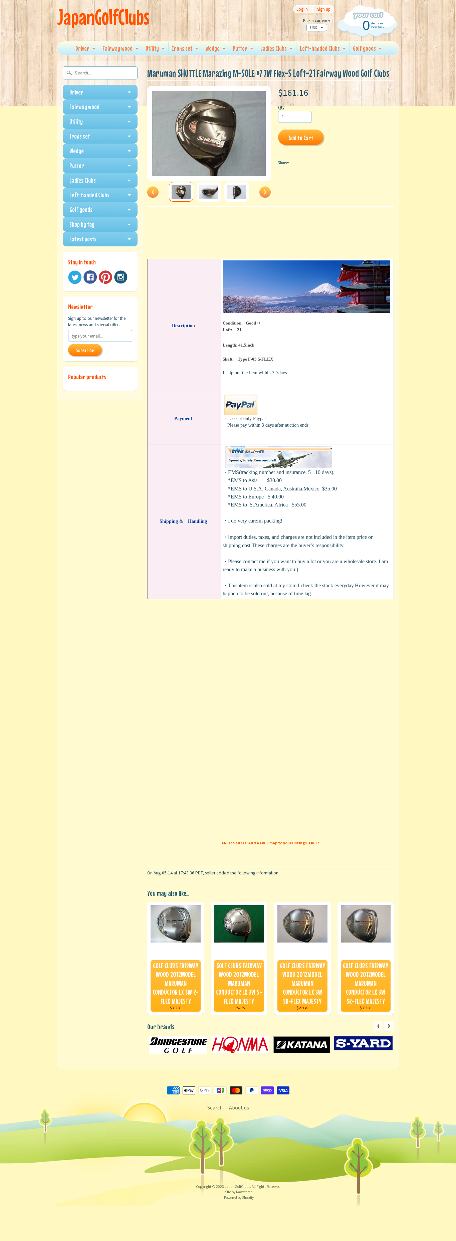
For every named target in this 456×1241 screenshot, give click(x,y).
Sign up (323, 9)
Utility (152, 48)
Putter (240, 48)
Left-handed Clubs (320, 48)
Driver (82, 48)
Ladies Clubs (273, 48)
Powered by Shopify (239, 1197)
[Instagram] (121, 277)
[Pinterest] (105, 277)
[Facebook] (90, 277)
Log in (302, 9)
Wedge (212, 48)
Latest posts (82, 239)
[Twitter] (74, 277)
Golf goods (364, 48)
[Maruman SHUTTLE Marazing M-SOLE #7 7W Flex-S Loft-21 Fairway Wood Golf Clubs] (181, 192)
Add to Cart (300, 138)
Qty (281, 107)
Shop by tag (81, 224)
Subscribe (85, 350)
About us (239, 1107)
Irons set (182, 48)
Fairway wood (117, 48)
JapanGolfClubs (103, 17)
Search (215, 1107)
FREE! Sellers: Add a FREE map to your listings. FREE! (270, 842)
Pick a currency (316, 20)
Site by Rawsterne (238, 1192)
